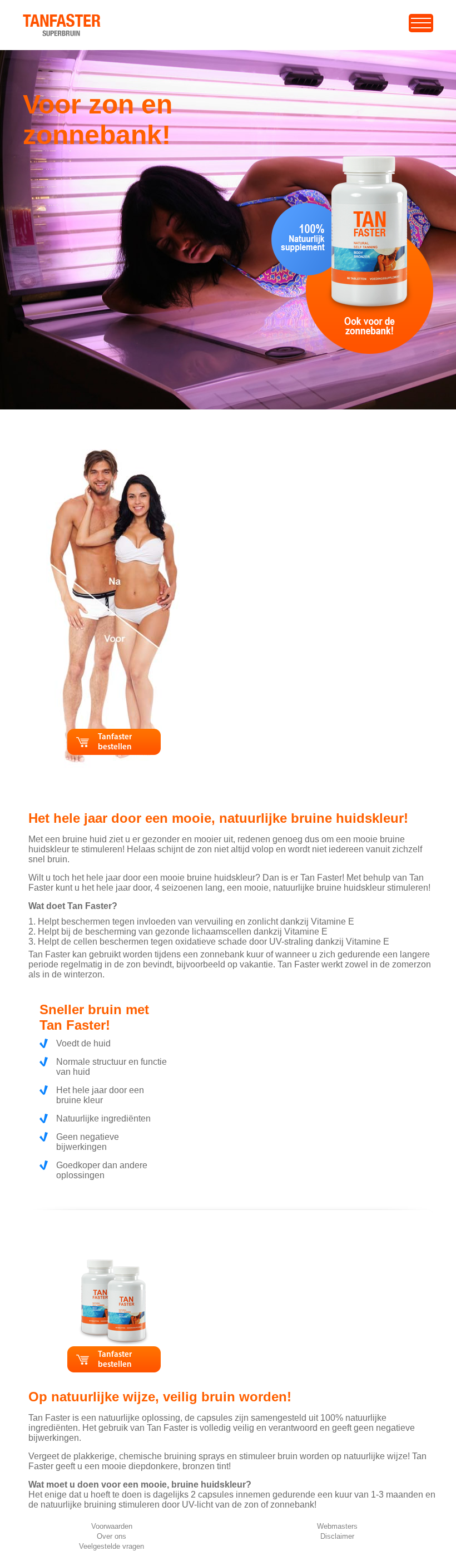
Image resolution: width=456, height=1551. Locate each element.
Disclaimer (337, 1536)
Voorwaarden (111, 1526)
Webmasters (337, 1526)
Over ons (111, 1536)
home (34, 19)
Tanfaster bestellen (115, 742)
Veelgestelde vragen (111, 1546)
